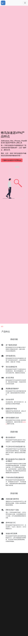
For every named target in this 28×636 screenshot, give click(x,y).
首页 (2, 326)
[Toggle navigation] (25, 2)
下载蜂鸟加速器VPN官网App (11, 160)
